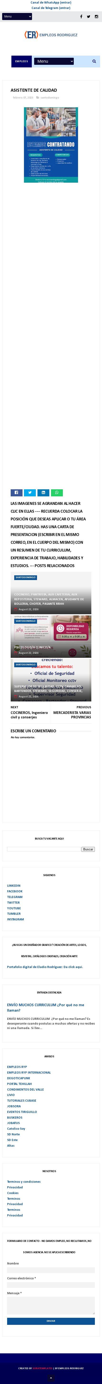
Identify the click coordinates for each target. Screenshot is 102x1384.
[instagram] (96, 16)
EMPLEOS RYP (17, 1067)
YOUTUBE (14, 908)
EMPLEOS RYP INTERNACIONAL (29, 1073)
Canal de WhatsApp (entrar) (51, 2)
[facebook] (81, 16)
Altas (10, 1146)
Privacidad (15, 1187)
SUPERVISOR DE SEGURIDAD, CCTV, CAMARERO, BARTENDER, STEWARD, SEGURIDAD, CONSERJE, (48, 689)
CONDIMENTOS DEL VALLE (25, 1090)
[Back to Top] (51, 1378)
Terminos (13, 1199)
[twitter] (88, 16)
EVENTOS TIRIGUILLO (22, 1112)
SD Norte (13, 1134)
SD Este (12, 1140)
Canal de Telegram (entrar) (51, 8)
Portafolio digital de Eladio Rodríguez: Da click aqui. (45, 967)
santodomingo (50, 97)
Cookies (13, 1193)
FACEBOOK (15, 891)
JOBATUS (13, 1123)
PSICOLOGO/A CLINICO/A (32, 647)
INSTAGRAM (15, 919)
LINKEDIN (13, 886)
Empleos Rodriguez (70, 1368)
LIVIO (11, 1095)
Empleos (21, 61)
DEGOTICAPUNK (18, 1078)
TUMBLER (14, 914)
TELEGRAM (15, 897)
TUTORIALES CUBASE (21, 1101)
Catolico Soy (16, 1129)
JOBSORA (14, 1106)
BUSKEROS (14, 1118)
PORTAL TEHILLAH (19, 1084)
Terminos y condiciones (24, 1182)
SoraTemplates (42, 1368)
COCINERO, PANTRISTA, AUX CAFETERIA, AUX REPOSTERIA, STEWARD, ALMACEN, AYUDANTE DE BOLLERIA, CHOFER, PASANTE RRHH (49, 599)
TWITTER (13, 903)
